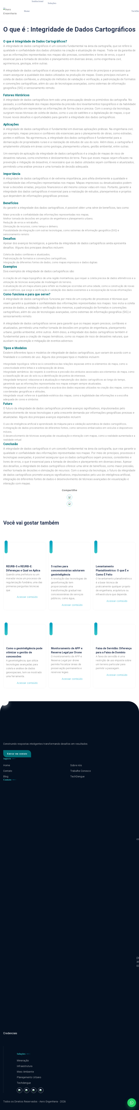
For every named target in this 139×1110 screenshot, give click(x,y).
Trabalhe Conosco (80, 770)
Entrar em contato (17, 753)
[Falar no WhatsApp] (131, 1102)
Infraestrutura (24, 1066)
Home (27, 11)
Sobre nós (76, 765)
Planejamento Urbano (29, 1077)
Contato (7, 770)
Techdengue (24, 1082)
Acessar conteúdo (27, 596)
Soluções (52, 3)
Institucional (37, 1)
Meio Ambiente (25, 1071)
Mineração (23, 1060)
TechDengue (77, 776)
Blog (5, 776)
